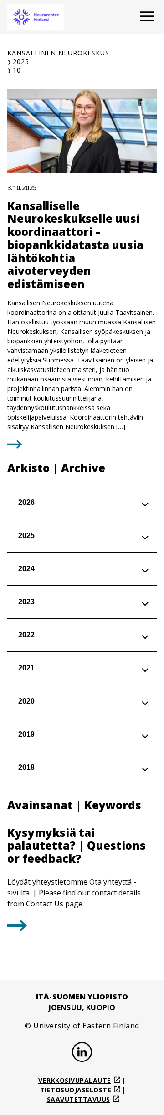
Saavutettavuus (78, 1099)
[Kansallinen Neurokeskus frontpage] (35, 17)
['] (17, 929)
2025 (21, 61)
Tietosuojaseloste (76, 1090)
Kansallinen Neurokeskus (58, 53)
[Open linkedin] (82, 1053)
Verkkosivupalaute (74, 1080)
